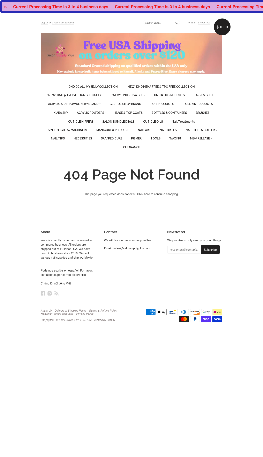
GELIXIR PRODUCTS (199, 104)
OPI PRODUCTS (163, 104)
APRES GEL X (205, 95)
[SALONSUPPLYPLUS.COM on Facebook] (43, 293)
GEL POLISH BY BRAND (126, 104)
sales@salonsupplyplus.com (131, 248)
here (147, 194)
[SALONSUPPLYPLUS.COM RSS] (56, 293)
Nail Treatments (183, 121)
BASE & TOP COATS (129, 112)
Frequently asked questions (57, 313)
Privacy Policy (84, 313)
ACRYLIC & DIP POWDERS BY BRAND (73, 104)
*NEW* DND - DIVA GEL (128, 95)
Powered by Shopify (104, 319)
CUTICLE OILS (153, 121)
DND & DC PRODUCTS (169, 95)
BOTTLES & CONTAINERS (169, 112)
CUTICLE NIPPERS (80, 121)
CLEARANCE (131, 147)
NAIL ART (144, 130)
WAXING (175, 138)
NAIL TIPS (58, 138)
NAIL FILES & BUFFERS (201, 130)
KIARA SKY (61, 112)
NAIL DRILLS (168, 130)
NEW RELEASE (200, 138)
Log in (44, 22)
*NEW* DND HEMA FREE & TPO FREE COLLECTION (161, 86)
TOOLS (155, 138)
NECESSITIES (83, 138)
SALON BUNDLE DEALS (118, 121)
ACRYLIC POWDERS (91, 112)
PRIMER (136, 138)
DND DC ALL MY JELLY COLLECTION (93, 86)
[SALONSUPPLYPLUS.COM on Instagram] (49, 293)
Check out (204, 22)
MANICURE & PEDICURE (112, 130)
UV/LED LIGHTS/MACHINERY (67, 130)
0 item (192, 22)
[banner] (131, 53)
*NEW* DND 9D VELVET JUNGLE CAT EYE (75, 95)
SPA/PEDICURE (111, 138)
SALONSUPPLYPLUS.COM (76, 319)
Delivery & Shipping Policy (70, 310)
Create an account (63, 22)
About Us (46, 310)
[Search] (176, 22)
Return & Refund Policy (103, 310)
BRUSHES (202, 112)
